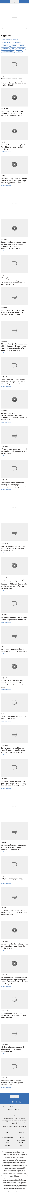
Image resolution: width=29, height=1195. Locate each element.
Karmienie (5, 48)
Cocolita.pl (7, 1145)
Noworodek (18, 42)
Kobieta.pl (7, 1135)
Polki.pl (7, 1140)
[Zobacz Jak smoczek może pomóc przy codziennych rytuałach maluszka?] (14, 635)
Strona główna (4, 32)
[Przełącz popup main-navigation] (2, 2)
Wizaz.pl (21, 1142)
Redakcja (10, 1109)
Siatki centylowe (7, 42)
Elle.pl (7, 1132)
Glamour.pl (21, 1132)
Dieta (13, 48)
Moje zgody (18, 1109)
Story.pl (21, 1145)
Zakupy (19, 51)
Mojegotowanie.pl (21, 1135)
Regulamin (6, 1107)
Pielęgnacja (21, 48)
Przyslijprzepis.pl (21, 1140)
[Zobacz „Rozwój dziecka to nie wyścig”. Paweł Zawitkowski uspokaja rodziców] (14, 131)
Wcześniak (5, 45)
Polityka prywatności (15, 1107)
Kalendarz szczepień (7, 51)
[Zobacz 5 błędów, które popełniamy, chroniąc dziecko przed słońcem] (14, 865)
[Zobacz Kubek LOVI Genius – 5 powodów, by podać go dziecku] (14, 702)
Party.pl (22, 1137)
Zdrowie (21, 45)
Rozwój (14, 45)
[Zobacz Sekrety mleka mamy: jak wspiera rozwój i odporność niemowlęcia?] (14, 604)
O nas (24, 1107)
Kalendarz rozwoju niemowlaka (10, 39)
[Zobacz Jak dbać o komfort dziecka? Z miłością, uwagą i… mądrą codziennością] (14, 1033)
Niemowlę (4, 239)
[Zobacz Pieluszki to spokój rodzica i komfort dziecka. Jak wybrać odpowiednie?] (14, 1067)
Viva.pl (7, 1142)
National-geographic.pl (7, 1137)
